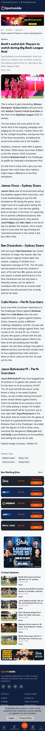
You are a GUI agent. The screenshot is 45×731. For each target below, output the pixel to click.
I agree (11, 718)
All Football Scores (28, 2)
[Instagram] (15, 686)
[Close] (37, 718)
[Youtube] (21, 686)
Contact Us (29, 698)
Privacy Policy (30, 705)
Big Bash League (8, 458)
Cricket (9, 30)
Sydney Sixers (24, 462)
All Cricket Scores (10, 2)
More (40, 472)
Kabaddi (4, 705)
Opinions (18, 30)
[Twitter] (9, 686)
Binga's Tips (23, 458)
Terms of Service (31, 701)
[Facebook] (3, 686)
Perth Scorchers (8, 462)
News (20, 585)
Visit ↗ (36, 483)
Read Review (36, 479)
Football (4, 701)
